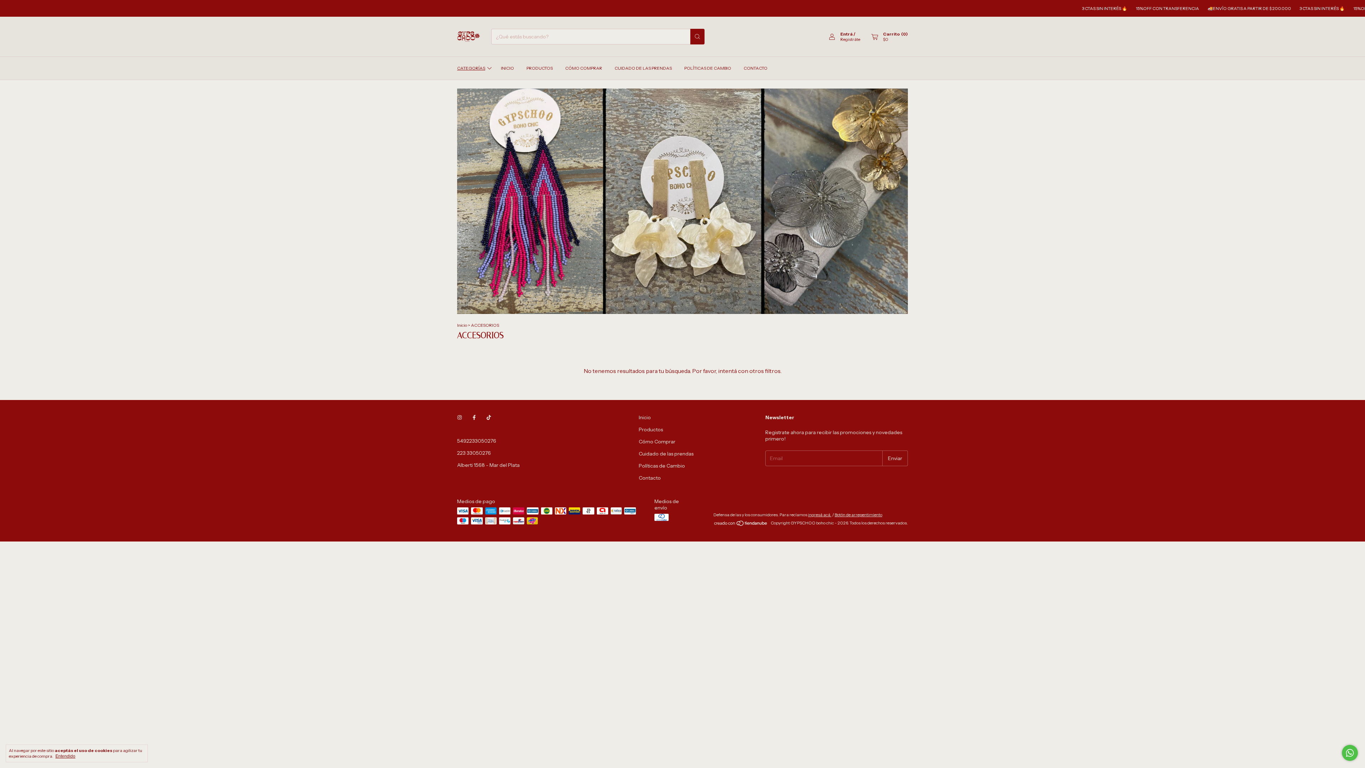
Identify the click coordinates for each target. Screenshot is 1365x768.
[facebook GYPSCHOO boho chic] (474, 417)
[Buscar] (697, 36)
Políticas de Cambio (707, 68)
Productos (539, 68)
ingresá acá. (819, 514)
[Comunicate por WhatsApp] (1350, 753)
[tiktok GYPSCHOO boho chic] (488, 417)
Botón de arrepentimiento (858, 514)
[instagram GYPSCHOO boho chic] (459, 417)
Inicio (507, 68)
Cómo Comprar (583, 68)
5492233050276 (476, 441)
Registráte (850, 39)
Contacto (755, 68)
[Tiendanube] (741, 524)
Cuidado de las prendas (643, 68)
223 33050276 (474, 453)
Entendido (65, 756)
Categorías (471, 68)
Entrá (846, 34)
